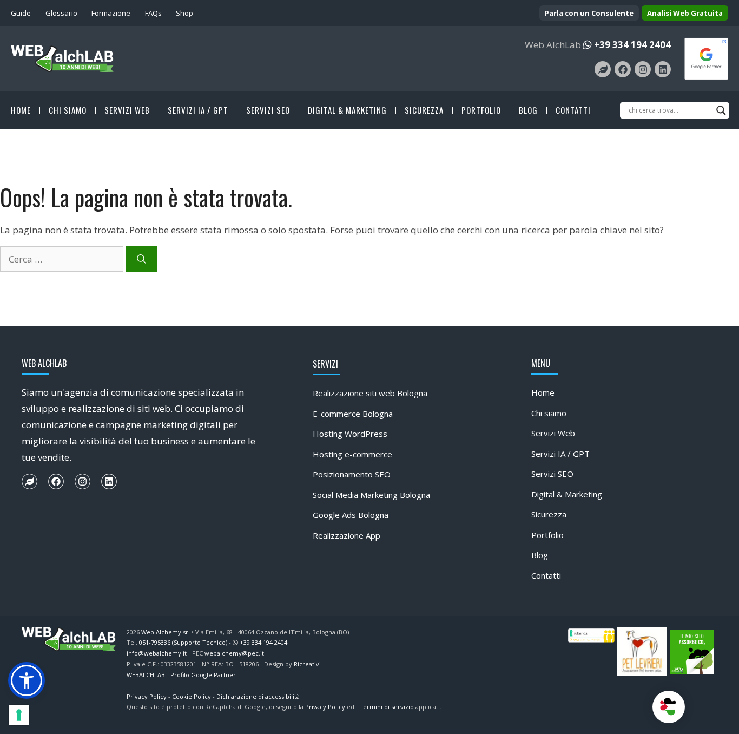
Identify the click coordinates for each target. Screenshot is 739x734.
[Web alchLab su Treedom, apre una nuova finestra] (603, 69)
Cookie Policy (191, 696)
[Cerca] (141, 259)
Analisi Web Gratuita (685, 13)
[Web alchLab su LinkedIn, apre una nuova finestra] (663, 69)
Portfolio (481, 110)
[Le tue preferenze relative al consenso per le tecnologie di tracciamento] (19, 715)
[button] (26, 680)
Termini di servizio (386, 707)
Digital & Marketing (347, 110)
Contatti (573, 110)
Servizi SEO (268, 110)
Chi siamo (68, 110)
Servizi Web (127, 110)
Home (21, 110)
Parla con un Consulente (589, 13)
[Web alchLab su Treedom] (29, 481)
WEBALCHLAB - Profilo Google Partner (181, 675)
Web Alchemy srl (165, 632)
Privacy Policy (147, 696)
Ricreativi (307, 664)
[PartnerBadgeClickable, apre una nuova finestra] (706, 57)
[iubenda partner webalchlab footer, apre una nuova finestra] (591, 634)
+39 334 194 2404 (632, 44)
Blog (528, 110)
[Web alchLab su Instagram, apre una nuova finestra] (643, 69)
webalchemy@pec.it (234, 653)
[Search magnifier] (721, 110)
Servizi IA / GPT (198, 110)
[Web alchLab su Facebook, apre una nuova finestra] (623, 69)
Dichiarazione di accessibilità (258, 696)
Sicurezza (424, 110)
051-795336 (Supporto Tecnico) (183, 642)
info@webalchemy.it (157, 653)
